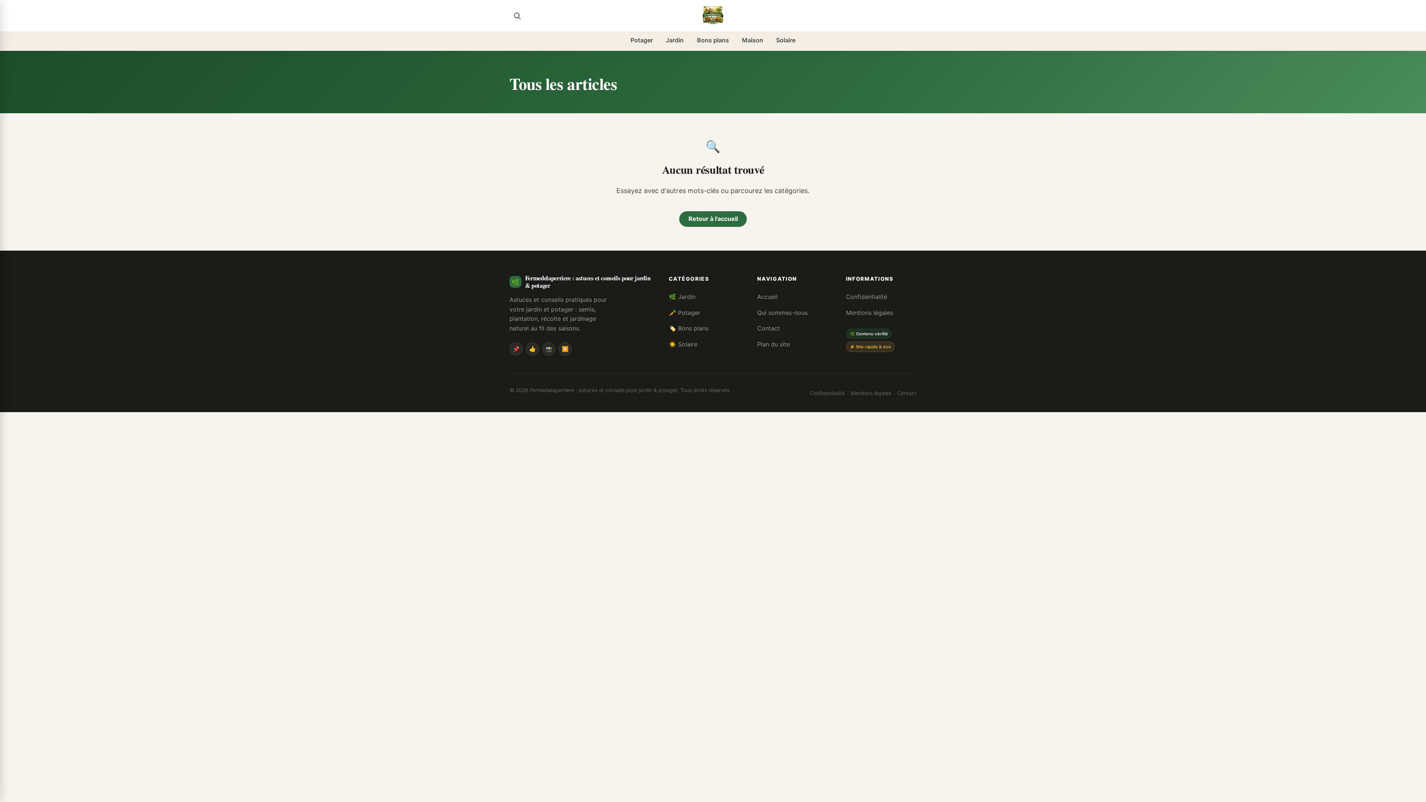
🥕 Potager (684, 312)
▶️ (565, 349)
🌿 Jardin (682, 296)
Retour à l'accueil (713, 218)
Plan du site (773, 344)
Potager (642, 40)
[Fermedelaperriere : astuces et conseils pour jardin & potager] (713, 15)
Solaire (785, 40)
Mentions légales (869, 312)
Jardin (675, 40)
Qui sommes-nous (782, 312)
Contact (768, 328)
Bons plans (713, 40)
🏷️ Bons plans (689, 328)
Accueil (767, 296)
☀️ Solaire (683, 344)
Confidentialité (866, 296)
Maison (752, 40)
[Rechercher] (516, 15)
